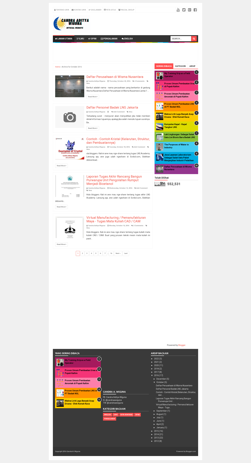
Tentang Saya (62, 10)
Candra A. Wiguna (73, 451)
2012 (156, 441)
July (158, 417)
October (160, 382)
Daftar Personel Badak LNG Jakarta (112, 107)
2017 (156, 372)
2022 (156, 358)
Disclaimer (95, 10)
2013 (156, 438)
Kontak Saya (79, 10)
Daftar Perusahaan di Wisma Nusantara (114, 77)
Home (57, 67)
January (160, 427)
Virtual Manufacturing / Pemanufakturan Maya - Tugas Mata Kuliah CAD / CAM (116, 219)
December (161, 379)
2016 (156, 375)
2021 (156, 362)
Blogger (181, 345)
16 (111, 253)
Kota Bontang (126, 415)
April (158, 424)
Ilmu (81, 38)
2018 (156, 369)
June (159, 421)
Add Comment (119, 112)
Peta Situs (111, 10)
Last (126, 253)
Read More (92, 97)
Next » (118, 253)
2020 (156, 365)
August (160, 414)
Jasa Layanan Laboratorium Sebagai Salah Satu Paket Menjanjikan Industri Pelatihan (179, 158)
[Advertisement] (126, 19)
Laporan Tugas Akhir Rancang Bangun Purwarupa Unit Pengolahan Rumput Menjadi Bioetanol (114, 180)
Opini (93, 38)
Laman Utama (64, 38)
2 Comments (138, 226)
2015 (156, 431)
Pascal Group (127, 10)
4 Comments (140, 81)
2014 (156, 434)
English (128, 38)
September (161, 411)
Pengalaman (110, 38)
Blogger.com (191, 451)
